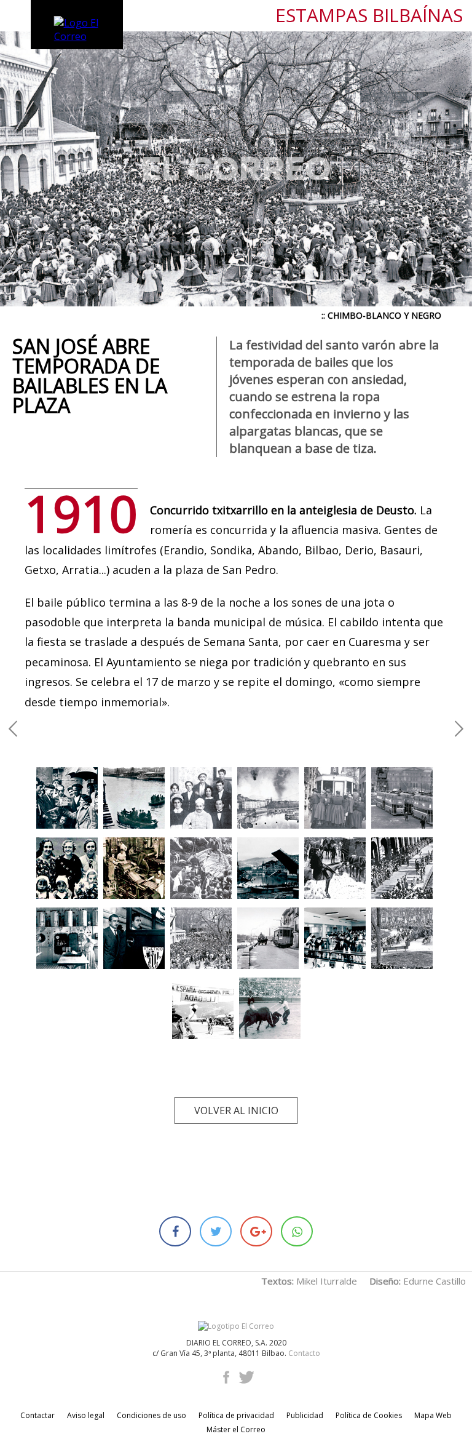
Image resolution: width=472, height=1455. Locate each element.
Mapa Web (433, 1415)
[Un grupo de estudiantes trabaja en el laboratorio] (335, 938)
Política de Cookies (369, 1415)
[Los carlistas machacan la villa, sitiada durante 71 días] (268, 798)
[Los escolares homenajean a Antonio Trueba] (402, 938)
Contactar (37, 1415)
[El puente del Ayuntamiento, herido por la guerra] (268, 868)
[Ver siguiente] (459, 727)
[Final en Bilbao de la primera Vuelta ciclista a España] (203, 1008)
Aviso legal (85, 1415)
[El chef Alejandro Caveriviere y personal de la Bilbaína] (201, 798)
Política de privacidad (236, 1415)
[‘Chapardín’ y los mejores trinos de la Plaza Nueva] (67, 798)
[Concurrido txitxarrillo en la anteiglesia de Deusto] (201, 938)
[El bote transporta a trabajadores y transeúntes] (134, 798)
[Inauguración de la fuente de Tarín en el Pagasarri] (201, 868)
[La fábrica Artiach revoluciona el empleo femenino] (134, 868)
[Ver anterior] (13, 727)
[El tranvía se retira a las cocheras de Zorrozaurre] (268, 938)
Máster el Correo (236, 1429)
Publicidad (304, 1415)
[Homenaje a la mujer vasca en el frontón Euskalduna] (67, 868)
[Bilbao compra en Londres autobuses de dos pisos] (402, 798)
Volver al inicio (236, 1110)
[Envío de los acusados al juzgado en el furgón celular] (335, 868)
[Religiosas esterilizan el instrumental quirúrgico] (67, 938)
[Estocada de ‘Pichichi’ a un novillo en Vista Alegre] (270, 1008)
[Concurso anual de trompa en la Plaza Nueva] (402, 868)
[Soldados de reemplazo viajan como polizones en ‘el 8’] (335, 798)
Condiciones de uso (151, 1415)
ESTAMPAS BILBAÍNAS (369, 15)
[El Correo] (236, 1326)
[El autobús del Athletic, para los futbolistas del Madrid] (134, 938)
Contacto (304, 1353)
